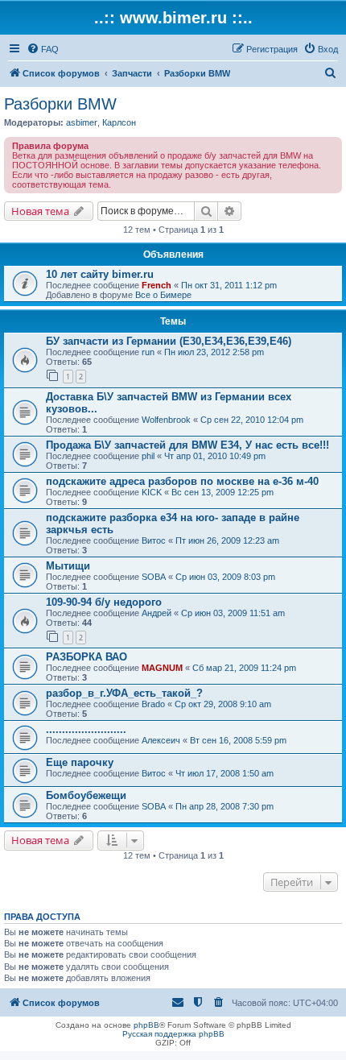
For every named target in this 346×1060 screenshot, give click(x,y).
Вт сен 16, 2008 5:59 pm (238, 740)
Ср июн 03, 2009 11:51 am (233, 613)
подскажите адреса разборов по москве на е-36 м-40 (182, 481)
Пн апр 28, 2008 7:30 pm (224, 806)
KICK (152, 492)
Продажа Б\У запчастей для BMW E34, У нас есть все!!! (187, 445)
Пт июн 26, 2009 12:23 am (227, 540)
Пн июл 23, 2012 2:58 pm (214, 352)
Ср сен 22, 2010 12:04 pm (251, 419)
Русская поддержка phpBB (173, 1033)
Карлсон (119, 122)
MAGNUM (162, 668)
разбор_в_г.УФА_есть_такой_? (124, 693)
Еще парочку (79, 762)
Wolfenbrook (166, 419)
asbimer (81, 122)
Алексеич (161, 740)
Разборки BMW (60, 104)
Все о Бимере (163, 295)
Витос (154, 540)
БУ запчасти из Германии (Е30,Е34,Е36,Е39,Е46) (168, 341)
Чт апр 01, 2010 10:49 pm (215, 456)
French (156, 285)
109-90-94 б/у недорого (104, 602)
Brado (153, 704)
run (148, 352)
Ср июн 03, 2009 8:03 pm (225, 577)
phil (148, 456)
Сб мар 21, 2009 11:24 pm (244, 668)
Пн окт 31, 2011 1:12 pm (229, 285)
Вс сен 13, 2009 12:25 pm (222, 492)
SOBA (154, 577)
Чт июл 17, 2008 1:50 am (224, 773)
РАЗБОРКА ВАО (86, 657)
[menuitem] (43, 49)
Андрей (156, 613)
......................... (86, 729)
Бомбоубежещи (86, 795)
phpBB (146, 1025)
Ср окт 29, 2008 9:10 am (223, 704)
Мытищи (68, 566)
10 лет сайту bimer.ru (100, 274)
